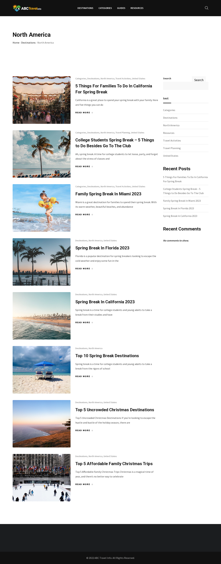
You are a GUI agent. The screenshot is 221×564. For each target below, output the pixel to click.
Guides (121, 8)
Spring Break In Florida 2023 (102, 248)
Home (16, 42)
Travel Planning (123, 132)
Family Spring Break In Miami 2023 (108, 193)
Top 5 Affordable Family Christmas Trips (114, 463)
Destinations (85, 8)
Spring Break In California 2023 (105, 301)
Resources (137, 8)
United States (138, 78)
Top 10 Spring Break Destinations (107, 355)
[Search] (206, 7)
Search (167, 78)
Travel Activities (123, 78)
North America (107, 78)
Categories (105, 8)
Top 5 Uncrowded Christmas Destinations (114, 409)
